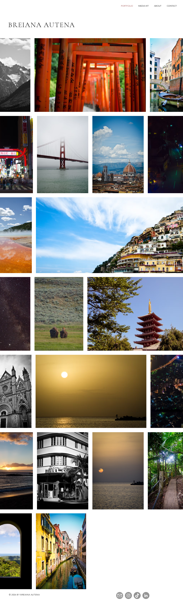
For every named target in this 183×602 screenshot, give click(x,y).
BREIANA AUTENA (41, 25)
